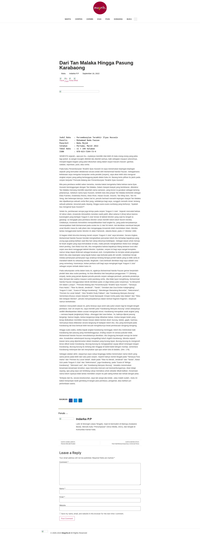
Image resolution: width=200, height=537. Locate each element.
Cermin (89, 19)
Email (62, 497)
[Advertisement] (100, 38)
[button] (135, 19)
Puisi (107, 19)
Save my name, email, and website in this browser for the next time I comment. (92, 513)
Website (62, 505)
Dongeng (118, 19)
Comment (63, 462)
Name (62, 488)
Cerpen (78, 19)
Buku (129, 19)
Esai (99, 19)
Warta (68, 19)
